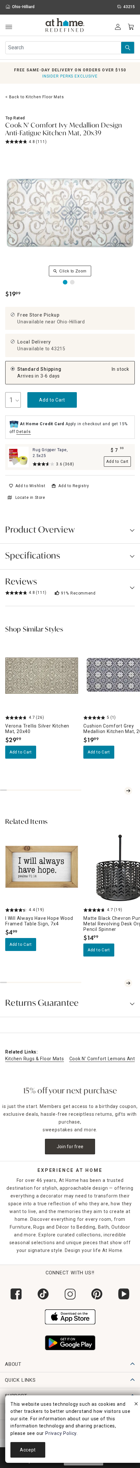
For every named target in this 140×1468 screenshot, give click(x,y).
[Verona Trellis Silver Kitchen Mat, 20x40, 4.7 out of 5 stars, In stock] (41, 675)
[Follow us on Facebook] (16, 1294)
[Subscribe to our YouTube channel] (124, 1294)
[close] (136, 1405)
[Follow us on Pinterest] (96, 1294)
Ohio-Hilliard (71, 321)
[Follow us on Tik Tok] (43, 1294)
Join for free (70, 1146)
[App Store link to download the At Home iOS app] (70, 1316)
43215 (58, 348)
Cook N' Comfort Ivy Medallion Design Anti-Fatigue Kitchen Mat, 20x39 (63, 130)
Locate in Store (30, 497)
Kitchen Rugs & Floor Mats (34, 1058)
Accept (28, 1449)
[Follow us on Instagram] (70, 1294)
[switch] (27, 486)
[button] (65, 26)
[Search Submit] (127, 48)
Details (23, 431)
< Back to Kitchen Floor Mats (34, 97)
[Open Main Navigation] (8, 27)
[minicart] (131, 26)
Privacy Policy (61, 1433)
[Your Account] (118, 27)
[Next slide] (128, 791)
